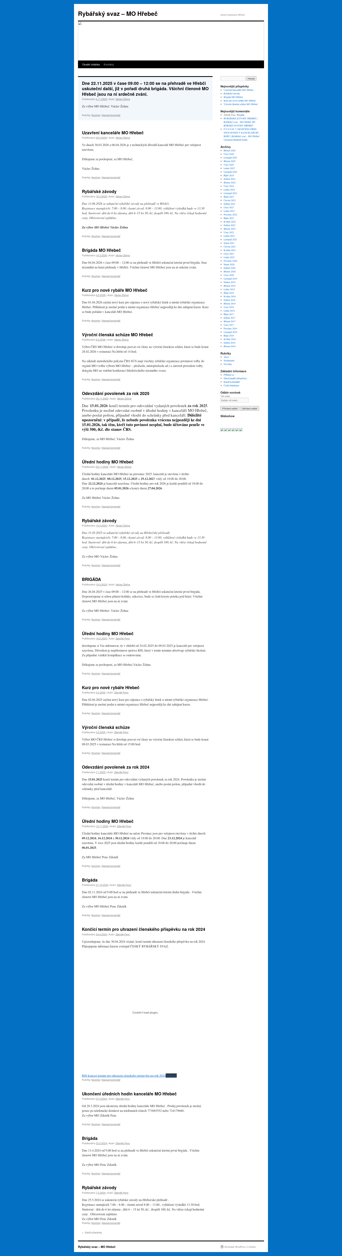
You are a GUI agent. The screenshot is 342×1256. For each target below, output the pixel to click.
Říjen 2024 (229, 175)
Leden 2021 (229, 257)
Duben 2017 (229, 317)
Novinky (95, 115)
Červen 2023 (230, 200)
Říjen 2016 (229, 335)
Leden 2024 (229, 189)
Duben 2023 (229, 203)
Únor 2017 (229, 324)
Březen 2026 (230, 150)
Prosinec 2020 (230, 260)
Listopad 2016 (230, 331)
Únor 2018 (229, 307)
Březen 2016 (230, 346)
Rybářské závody (99, 191)
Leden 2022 (229, 235)
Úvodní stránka (91, 64)
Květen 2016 (230, 339)
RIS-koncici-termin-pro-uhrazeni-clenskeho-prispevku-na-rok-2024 (124, 1075)
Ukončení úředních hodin (235, 139)
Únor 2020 (229, 275)
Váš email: (225, 396)
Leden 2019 (229, 289)
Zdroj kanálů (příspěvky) (235, 378)
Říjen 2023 (229, 196)
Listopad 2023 (230, 193)
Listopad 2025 (230, 157)
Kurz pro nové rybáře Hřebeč (111, 687)
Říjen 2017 (229, 314)
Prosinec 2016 (230, 328)
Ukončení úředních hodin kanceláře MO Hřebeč (129, 1094)
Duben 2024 (229, 178)
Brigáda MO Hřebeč (101, 250)
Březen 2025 (230, 161)
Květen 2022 (230, 221)
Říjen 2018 (229, 292)
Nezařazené (229, 360)
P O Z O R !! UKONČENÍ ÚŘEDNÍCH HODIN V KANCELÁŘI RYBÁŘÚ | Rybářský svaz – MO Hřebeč (241, 132)
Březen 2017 (230, 321)
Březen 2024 (230, 182)
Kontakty (109, 64)
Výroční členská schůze (106, 727)
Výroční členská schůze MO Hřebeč (117, 334)
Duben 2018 (229, 299)
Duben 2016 (229, 342)
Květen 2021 (230, 250)
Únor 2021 (229, 253)
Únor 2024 (229, 186)
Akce (226, 356)
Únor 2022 (229, 232)
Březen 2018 (230, 303)
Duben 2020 (229, 267)
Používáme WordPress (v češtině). (240, 1246)
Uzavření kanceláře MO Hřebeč (113, 132)
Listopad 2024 (230, 171)
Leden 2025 (229, 168)
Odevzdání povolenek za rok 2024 (115, 767)
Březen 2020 (230, 271)
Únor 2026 (229, 153)
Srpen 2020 (229, 264)
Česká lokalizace (231, 385)
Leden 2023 (229, 210)
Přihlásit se (229, 374)
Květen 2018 (230, 296)
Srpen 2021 (229, 242)
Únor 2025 (229, 164)
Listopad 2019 (230, 278)
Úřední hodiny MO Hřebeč (108, 462)
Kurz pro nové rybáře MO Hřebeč (114, 290)
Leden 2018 (229, 310)
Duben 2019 (229, 282)
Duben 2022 (229, 225)
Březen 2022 (230, 228)
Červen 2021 (230, 246)
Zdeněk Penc (123, 638)
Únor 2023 (229, 207)
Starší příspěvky (92, 1232)
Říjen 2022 (229, 218)
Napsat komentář (111, 115)
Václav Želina (123, 99)
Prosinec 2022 (230, 214)
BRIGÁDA (91, 579)
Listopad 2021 (230, 239)
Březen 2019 (230, 285)
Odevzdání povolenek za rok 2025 (115, 393)
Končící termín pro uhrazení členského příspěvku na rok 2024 (143, 929)
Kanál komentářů (232, 381)
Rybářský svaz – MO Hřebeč (118, 13)
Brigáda (90, 880)
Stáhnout (171, 1075)
